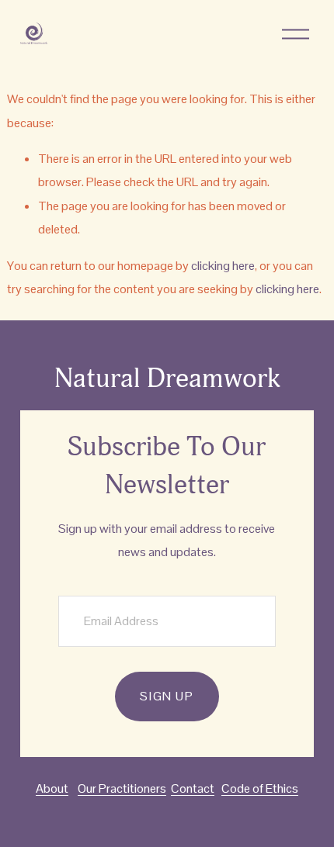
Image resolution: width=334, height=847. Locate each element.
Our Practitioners (122, 788)
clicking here (223, 266)
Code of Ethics (259, 788)
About (52, 788)
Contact (192, 788)
